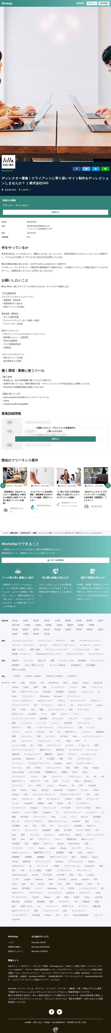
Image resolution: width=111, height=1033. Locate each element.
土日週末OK (76, 665)
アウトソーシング (43, 861)
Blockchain (52, 888)
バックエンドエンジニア (22, 641)
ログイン (92, 3)
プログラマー (64, 902)
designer (79, 884)
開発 (14, 817)
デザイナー (61, 641)
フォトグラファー (96, 654)
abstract (85, 879)
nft (98, 884)
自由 (87, 821)
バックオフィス (58, 687)
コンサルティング (88, 754)
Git (72, 705)
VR (95, 776)
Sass (54, 817)
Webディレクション (20, 852)
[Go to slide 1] (36, 517)
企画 (25, 794)
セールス (43, 645)
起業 (61, 759)
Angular (84, 857)
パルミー (58, 839)
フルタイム (49, 835)
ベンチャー (86, 732)
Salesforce (30, 759)
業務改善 (26, 861)
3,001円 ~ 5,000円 (33, 676)
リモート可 (28, 660)
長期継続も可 (51, 772)
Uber (14, 741)
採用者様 (80, 3)
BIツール (15, 821)
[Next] (108, 485)
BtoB (68, 741)
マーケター (88, 718)
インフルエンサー (64, 870)
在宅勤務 (15, 826)
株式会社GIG (7, 171)
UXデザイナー (18, 893)
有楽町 (76, 897)
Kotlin (80, 852)
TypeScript (58, 790)
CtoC (75, 736)
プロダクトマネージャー (70, 794)
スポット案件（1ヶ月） (35, 665)
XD (35, 705)
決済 (14, 839)
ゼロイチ (84, 817)
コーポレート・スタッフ (90, 645)
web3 (90, 884)
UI (98, 692)
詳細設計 (86, 902)
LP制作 (56, 866)
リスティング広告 (83, 808)
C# (87, 776)
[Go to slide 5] (53, 517)
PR (51, 732)
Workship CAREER (39, 951)
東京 (71, 875)
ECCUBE (60, 875)
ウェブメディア (18, 808)
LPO (97, 830)
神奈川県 (15, 625)
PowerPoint (89, 866)
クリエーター (26, 736)
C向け (38, 785)
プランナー (73, 718)
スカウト (64, 714)
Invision (15, 687)
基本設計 (28, 902)
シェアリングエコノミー (92, 736)
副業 (35, 687)
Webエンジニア (88, 839)
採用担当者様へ (14, 947)
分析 (26, 844)
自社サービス (17, 714)
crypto (14, 888)
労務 (44, 687)
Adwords (15, 812)
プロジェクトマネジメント (43, 794)
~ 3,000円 (16, 676)
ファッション (92, 750)
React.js (45, 790)
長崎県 (68, 629)
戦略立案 (97, 906)
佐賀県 (15, 629)
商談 (36, 911)
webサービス (64, 835)
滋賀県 (81, 625)
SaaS (69, 763)
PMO (66, 897)
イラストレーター (53, 768)
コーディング (92, 799)
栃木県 (36, 629)
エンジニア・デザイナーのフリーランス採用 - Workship (65, 973)
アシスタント (47, 705)
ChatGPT (16, 919)
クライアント (43, 839)
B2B (50, 803)
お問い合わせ (38, 1022)
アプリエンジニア (75, 861)
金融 (71, 852)
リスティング (87, 692)
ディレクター (58, 718)
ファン (31, 848)
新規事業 (82, 660)
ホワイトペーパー (78, 701)
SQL (14, 870)
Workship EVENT (38, 942)
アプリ (76, 714)
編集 (41, 709)
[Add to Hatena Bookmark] (96, 169)
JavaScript (16, 759)
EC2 (14, 709)
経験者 (36, 844)
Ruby (77, 781)
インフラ (90, 727)
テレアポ (69, 745)
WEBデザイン (71, 732)
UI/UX (74, 772)
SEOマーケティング (20, 911)
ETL (58, 915)
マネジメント (57, 776)
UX (58, 732)
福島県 (25, 629)
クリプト (38, 888)
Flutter (96, 790)
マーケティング (44, 641)
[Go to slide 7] (61, 517)
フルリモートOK (66, 660)
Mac (80, 875)
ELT (66, 915)
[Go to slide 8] (65, 517)
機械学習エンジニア (42, 852)
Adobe (38, 768)
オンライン (83, 906)
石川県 (47, 634)
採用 (53, 714)
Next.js (24, 790)
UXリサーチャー (36, 893)
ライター (73, 687)
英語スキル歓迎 (18, 669)
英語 (51, 902)
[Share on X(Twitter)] (86, 169)
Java (23, 839)
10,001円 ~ (72, 676)
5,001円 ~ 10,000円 (54, 676)
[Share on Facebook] (77, 169)
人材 (80, 727)
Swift (55, 781)
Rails (14, 835)
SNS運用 (15, 844)
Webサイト (92, 826)
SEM (98, 808)
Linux (14, 799)
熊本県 (36, 634)
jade (51, 884)
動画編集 (41, 902)
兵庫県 (79, 620)
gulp (23, 884)
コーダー (15, 803)
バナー (58, 741)
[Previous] (3, 485)
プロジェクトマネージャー (63, 645)
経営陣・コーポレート (21, 654)
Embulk (48, 915)
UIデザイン (95, 701)
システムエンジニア (87, 888)
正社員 (71, 888)
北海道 (59, 625)
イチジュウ (98, 915)
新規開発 (46, 830)
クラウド (15, 732)
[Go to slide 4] (49, 517)
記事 (45, 776)
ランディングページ (72, 812)
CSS (33, 709)
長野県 (89, 629)
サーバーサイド (18, 776)
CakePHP (29, 803)
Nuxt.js (90, 852)
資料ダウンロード (15, 951)
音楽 (68, 768)
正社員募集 (90, 665)
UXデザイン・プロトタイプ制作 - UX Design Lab (42, 966)
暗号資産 (26, 888)
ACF (96, 879)
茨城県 (36, 620)
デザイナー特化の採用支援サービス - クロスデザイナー (48, 970)
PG (76, 902)
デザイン (62, 701)
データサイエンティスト (89, 641)
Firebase (63, 785)
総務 (96, 745)
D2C (23, 870)
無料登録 (104, 3)
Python (60, 754)
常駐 (86, 844)
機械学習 (48, 754)
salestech (70, 893)
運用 (14, 723)
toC (29, 785)
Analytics (34, 808)
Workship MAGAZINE (40, 947)
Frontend (72, 790)
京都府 (38, 625)
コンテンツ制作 (31, 812)
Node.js (91, 861)
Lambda (90, 875)
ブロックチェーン (84, 870)
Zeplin (26, 687)
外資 (28, 768)
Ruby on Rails (18, 772)
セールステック (54, 893)
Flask (98, 893)
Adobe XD (98, 683)
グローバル (16, 768)
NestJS (35, 875)
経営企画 (60, 750)
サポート (62, 705)
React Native (74, 844)
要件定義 (15, 902)
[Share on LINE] (105, 169)
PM (42, 683)
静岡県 (49, 625)
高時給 (64, 772)
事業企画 (15, 754)
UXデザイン (17, 727)
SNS (70, 709)
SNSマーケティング (58, 857)
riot (31, 884)
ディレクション (73, 696)
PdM (88, 794)
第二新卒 (68, 830)
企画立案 (68, 723)
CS (51, 826)
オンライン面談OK (58, 665)
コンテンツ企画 (18, 745)
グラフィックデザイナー (22, 701)
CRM (40, 745)
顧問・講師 (35, 649)
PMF (78, 741)
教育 (77, 768)
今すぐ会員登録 (56, 560)
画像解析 (15, 857)
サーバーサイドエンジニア (23, 750)
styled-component (19, 875)
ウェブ (96, 821)
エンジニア (42, 723)
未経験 (40, 803)
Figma (75, 683)
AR (102, 776)
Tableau (47, 897)
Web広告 (47, 692)
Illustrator (58, 696)
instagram (47, 812)
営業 (29, 727)
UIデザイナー (85, 893)
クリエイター (17, 848)
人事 (96, 649)
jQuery (95, 857)
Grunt (14, 884)
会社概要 (28, 1022)
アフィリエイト (40, 817)
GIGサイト (12, 966)
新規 (57, 830)
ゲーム (88, 848)
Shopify (60, 844)
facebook (72, 692)
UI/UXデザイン (18, 866)
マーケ (44, 714)
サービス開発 (35, 870)
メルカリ (50, 785)
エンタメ (66, 781)
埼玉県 (47, 620)
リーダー (15, 879)
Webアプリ (35, 781)
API (31, 839)
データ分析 (66, 808)
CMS (65, 683)
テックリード (17, 763)
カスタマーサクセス (74, 654)
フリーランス (83, 709)
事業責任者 (71, 839)
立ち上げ (41, 732)
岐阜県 (47, 629)
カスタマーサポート (84, 763)
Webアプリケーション (57, 821)
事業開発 (100, 732)
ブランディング (53, 745)
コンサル (84, 790)
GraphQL (92, 785)
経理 (68, 884)
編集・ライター (18, 649)
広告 (39, 736)
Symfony (59, 861)
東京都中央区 (10, 190)
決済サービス (68, 906)
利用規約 (47, 1022)
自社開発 (97, 817)
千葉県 (27, 625)
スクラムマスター (84, 759)
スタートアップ (97, 660)
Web (97, 794)
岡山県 (57, 629)
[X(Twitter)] (59, 1012)
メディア (28, 732)
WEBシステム (26, 906)
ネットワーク (42, 866)
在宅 (43, 826)
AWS (23, 683)
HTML (23, 709)
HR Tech (64, 736)
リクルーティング (50, 911)
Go (73, 785)
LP (57, 812)
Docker (33, 683)
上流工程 (98, 897)
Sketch (86, 683)
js (102, 812)
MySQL (60, 803)
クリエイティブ (44, 741)
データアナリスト (19, 897)
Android (15, 794)
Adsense (39, 879)
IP (62, 888)
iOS (46, 781)
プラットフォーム (65, 727)
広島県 (57, 620)
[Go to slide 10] (73, 517)
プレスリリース (31, 830)
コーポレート (83, 745)
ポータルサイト (53, 799)
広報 (72, 641)
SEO (14, 692)
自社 (34, 826)
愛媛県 (70, 625)
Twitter (50, 879)
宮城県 (15, 634)
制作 (74, 857)
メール (63, 817)
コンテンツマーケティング (23, 718)
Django (96, 768)
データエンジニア (32, 754)
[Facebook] (51, 1012)
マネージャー (51, 906)
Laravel (99, 705)
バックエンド (26, 723)
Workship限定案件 (81, 915)
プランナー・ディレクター (23, 645)
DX (31, 745)
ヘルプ (11, 942)
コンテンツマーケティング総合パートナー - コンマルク (36, 980)
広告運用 (59, 692)
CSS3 (78, 799)
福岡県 (68, 620)
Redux (42, 848)
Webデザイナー (18, 781)
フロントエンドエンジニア (56, 649)
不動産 (49, 870)
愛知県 (89, 620)
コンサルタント (75, 750)
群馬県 (79, 629)
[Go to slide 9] (69, 517)
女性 (65, 911)
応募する (55, 439)
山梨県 (100, 629)
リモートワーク (83, 723)
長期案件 (15, 665)
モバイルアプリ (78, 911)
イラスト (34, 776)
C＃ (39, 906)
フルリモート (26, 741)
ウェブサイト (91, 812)
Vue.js (84, 772)
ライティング (96, 687)
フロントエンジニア (95, 835)
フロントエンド (28, 696)
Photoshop (44, 696)
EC (69, 803)
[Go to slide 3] (44, 517)
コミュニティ (63, 826)
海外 (40, 799)
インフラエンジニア (80, 649)
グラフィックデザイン (33, 821)
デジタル (72, 754)
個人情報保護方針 (58, 1022)
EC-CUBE (47, 875)
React (34, 790)
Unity (86, 768)
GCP (81, 785)
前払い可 (41, 660)
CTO (70, 759)
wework (78, 835)
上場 (57, 897)
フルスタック (27, 799)
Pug (59, 884)
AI (41, 759)
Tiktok (86, 897)
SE (102, 888)
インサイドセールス (44, 727)
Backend (88, 781)
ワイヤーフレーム (71, 866)
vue (26, 826)
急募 (52, 660)
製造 (97, 902)
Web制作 (78, 826)
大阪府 (25, 620)
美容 (101, 866)
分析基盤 (36, 915)
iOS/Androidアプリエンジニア (48, 654)
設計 (14, 906)
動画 (14, 736)
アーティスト (17, 785)
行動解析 (28, 857)
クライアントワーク (20, 705)
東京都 (15, 620)
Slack (14, 696)
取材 (84, 687)
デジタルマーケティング (38, 763)
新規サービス (45, 750)
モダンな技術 (34, 772)
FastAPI (35, 897)
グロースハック (49, 808)
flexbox (41, 884)
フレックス (34, 835)
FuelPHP (76, 821)
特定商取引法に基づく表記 (76, 1022)
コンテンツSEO (83, 830)
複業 (23, 835)
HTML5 (68, 799)
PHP (14, 683)
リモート (55, 723)
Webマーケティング (29, 692)
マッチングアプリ (19, 915)
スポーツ (15, 830)
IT (85, 741)
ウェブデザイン (82, 803)
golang (74, 879)
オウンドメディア (56, 709)
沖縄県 (91, 625)
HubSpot (58, 763)
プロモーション (74, 776)
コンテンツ (50, 736)
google (27, 879)
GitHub (15, 861)
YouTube (62, 879)
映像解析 (41, 857)
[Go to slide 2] (40, 517)
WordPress (53, 683)
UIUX (100, 718)
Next (14, 790)
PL (31, 866)
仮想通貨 (60, 852)
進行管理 (24, 817)
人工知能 (50, 759)
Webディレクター (45, 701)
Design (63, 848)
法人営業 (32, 714)
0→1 (73, 817)
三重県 (25, 634)
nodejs (52, 848)
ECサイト (48, 844)
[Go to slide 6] (57, 517)
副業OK (15, 660)
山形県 (100, 620)
